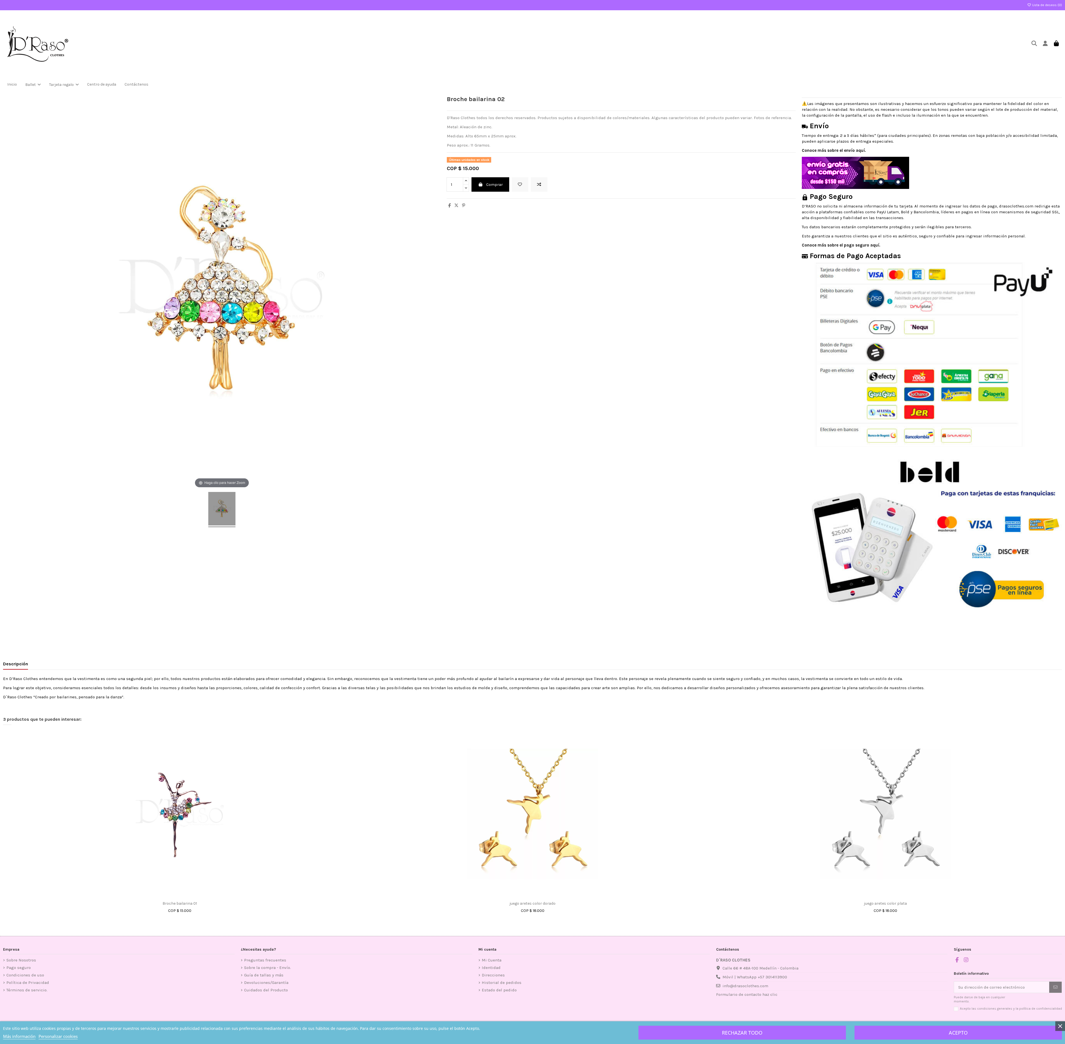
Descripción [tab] (15, 663)
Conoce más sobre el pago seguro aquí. (841, 245)
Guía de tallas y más (263, 975)
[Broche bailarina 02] (221, 509)
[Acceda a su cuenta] (1045, 44)
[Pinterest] (463, 205)
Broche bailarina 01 (180, 903)
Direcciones (493, 975)
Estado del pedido (499, 989)
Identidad (491, 967)
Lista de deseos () (1046, 5)
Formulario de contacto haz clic (746, 994)
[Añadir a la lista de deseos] (520, 184)
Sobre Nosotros (21, 960)
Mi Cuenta (491, 960)
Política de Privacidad (27, 982)
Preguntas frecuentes (265, 960)
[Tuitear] (456, 205)
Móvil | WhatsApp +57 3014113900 (754, 976)
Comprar (494, 184)
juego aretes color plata (885, 903)
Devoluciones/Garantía (266, 982)
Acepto (958, 1032)
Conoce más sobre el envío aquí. (834, 150)
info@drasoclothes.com (745, 985)
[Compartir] (449, 205)
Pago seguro (18, 967)
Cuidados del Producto (266, 989)
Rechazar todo (742, 1032)
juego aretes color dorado (532, 903)
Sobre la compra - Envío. (267, 967)
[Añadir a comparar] (539, 184)
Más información (19, 1036)
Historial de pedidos (501, 982)
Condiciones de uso (25, 975)
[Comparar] (184, 896)
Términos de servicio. (26, 989)
